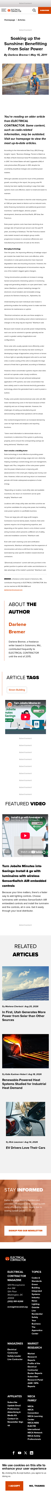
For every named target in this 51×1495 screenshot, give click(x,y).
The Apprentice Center (37, 1330)
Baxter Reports (35, 1373)
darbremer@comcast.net (13, 590)
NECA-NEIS (33, 1422)
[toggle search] (34, 10)
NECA (30, 1406)
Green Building (17, 689)
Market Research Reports (32, 1357)
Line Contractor (15, 1359)
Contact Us (12, 1418)
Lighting (35, 1304)
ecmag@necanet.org (17, 1306)
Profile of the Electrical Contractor (34, 1366)
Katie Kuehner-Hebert (16, 1074)
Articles (21, 20)
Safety (35, 1317)
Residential (37, 1314)
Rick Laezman (16, 1142)
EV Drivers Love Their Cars (25, 1148)
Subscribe (44, 10)
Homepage (9, 20)
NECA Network (35, 1432)
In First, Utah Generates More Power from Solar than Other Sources (24, 1016)
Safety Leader (14, 1356)
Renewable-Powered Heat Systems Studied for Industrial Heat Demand (24, 1084)
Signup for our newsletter (25, 1230)
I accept (14, 1485)
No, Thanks (37, 1485)
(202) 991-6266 (15, 1301)
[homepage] (14, 10)
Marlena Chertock (14, 1006)
